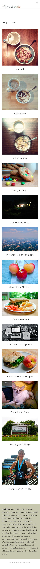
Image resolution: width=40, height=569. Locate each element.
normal (20, 69)
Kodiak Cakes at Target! (20, 376)
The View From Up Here (20, 344)
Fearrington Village (20, 444)
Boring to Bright (20, 190)
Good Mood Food (20, 412)
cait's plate (11, 6)
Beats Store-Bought (20, 319)
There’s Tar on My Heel (20, 489)
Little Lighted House (20, 222)
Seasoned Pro (26, 562)
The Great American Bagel (20, 254)
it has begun (20, 158)
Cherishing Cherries (20, 287)
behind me (20, 113)
